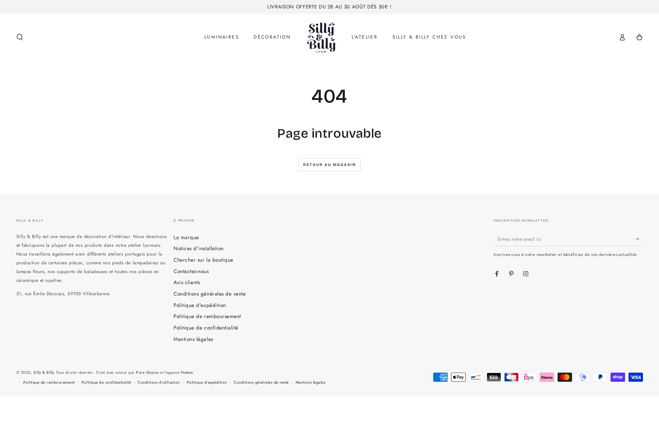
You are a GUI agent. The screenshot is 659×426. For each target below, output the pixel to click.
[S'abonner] (639, 239)
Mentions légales (193, 339)
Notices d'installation (198, 248)
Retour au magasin (329, 164)
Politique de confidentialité (206, 327)
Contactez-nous (191, 271)
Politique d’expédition (207, 382)
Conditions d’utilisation (159, 382)
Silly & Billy (44, 372)
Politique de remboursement (207, 316)
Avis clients (187, 282)
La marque (186, 237)
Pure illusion (147, 372)
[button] (19, 37)
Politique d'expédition (200, 305)
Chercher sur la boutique (203, 260)
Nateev (187, 372)
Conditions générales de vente (210, 293)
